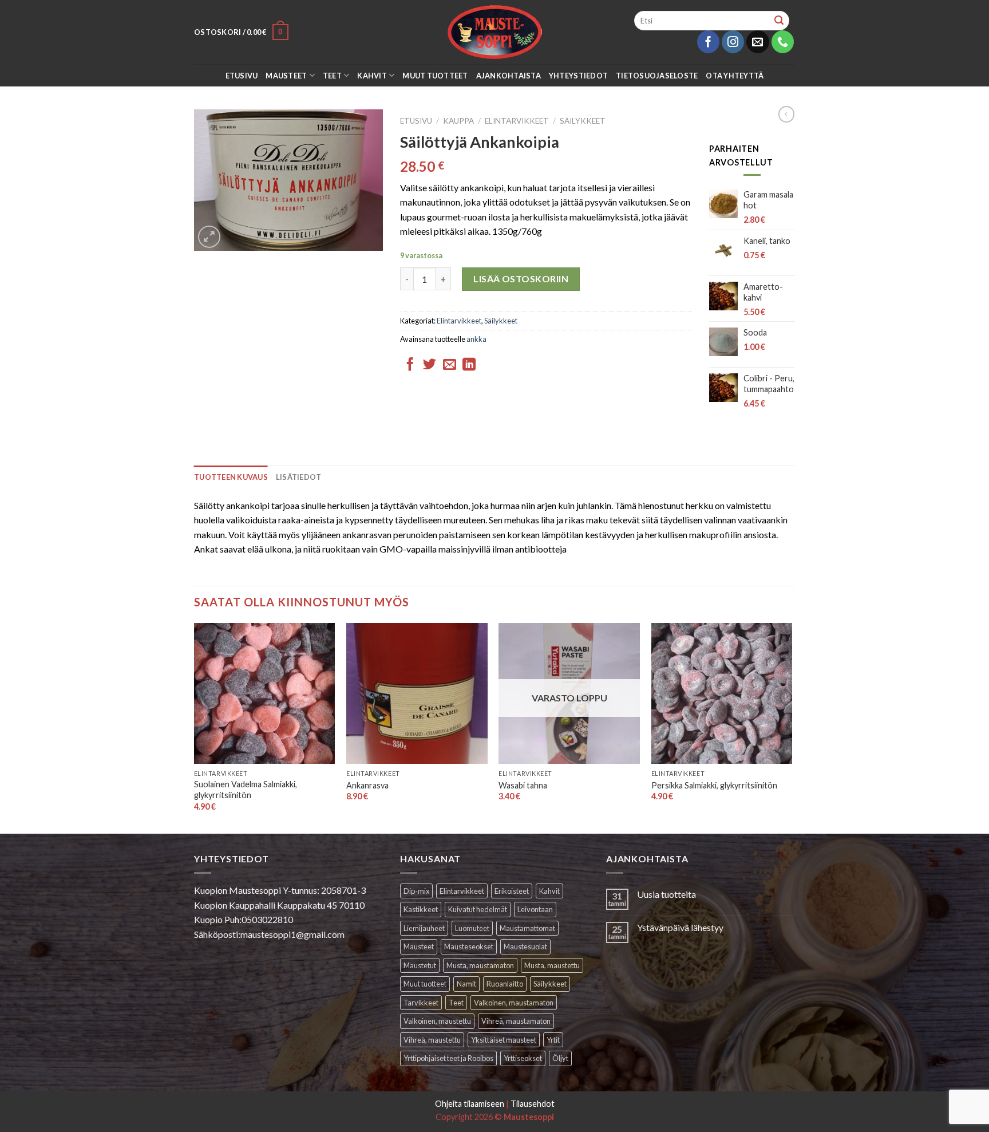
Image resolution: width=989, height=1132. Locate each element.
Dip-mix (416, 891)
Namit (466, 983)
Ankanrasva (367, 785)
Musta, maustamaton (480, 965)
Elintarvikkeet (517, 120)
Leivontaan (535, 909)
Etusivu (242, 75)
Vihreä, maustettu (432, 1039)
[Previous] (194, 727)
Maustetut (419, 965)
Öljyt (560, 1058)
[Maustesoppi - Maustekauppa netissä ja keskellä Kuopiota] (495, 32)
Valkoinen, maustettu (437, 1020)
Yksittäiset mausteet (503, 1039)
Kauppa (458, 120)
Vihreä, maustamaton (516, 1020)
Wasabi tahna (523, 785)
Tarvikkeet (420, 1002)
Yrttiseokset (523, 1058)
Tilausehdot (533, 1104)
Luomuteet (472, 928)
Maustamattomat (527, 928)
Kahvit (372, 75)
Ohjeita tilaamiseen (469, 1104)
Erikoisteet (511, 891)
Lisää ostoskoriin (520, 278)
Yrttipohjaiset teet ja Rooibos (448, 1058)
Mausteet (286, 75)
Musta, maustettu (552, 965)
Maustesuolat (525, 946)
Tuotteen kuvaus (231, 477)
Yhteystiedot (578, 75)
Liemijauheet (424, 928)
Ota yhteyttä (734, 75)
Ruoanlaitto (504, 983)
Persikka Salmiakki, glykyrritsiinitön (714, 785)
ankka (476, 339)
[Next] (791, 727)
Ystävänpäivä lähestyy (680, 927)
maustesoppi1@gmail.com (292, 934)
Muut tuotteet (435, 75)
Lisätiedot (299, 477)
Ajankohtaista (508, 75)
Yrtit (553, 1039)
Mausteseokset (468, 946)
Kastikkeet (420, 909)
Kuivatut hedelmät (477, 909)
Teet (332, 75)
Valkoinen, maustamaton (513, 1002)
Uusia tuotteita (666, 894)
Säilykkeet (583, 120)
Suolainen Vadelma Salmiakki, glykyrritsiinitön (245, 789)
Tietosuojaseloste (657, 75)
